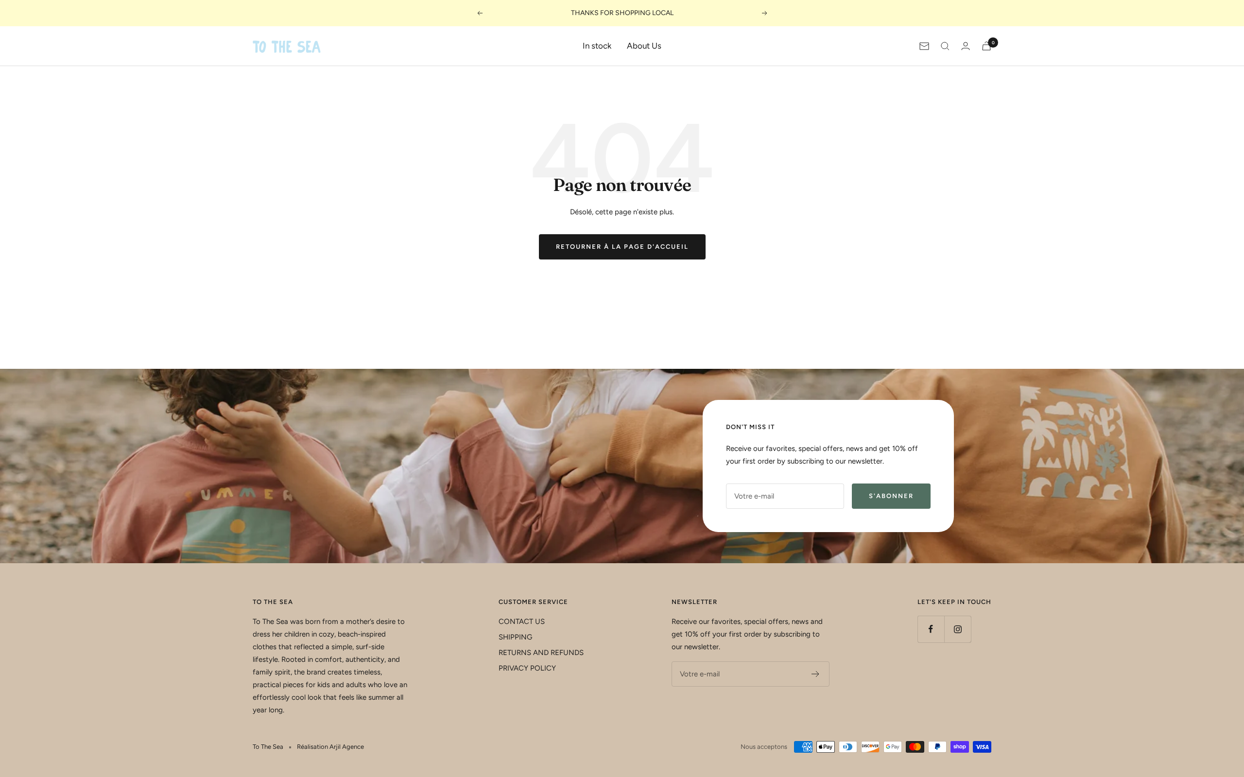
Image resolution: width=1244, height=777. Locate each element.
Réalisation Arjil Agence (330, 746)
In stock (597, 46)
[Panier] (986, 46)
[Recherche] (945, 46)
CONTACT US (522, 621)
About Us (644, 46)
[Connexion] (965, 46)
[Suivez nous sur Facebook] (930, 629)
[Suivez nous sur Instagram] (957, 629)
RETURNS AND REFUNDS (541, 652)
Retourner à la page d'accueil (622, 246)
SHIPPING (515, 637)
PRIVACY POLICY (527, 668)
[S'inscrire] (816, 674)
